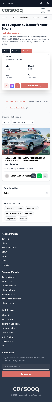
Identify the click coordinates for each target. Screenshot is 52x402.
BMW (4, 252)
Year (30, 75)
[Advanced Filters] (6, 85)
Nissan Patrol (32, 208)
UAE (13, 17)
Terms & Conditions (11, 323)
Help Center (8, 319)
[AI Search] (12, 86)
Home (4, 17)
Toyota (5, 239)
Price (6, 75)
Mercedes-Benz (9, 247)
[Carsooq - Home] (12, 11)
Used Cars (24, 17)
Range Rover (11, 218)
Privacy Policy (8, 328)
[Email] (45, 175)
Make (6, 66)
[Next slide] (47, 141)
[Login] (43, 10)
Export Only (7, 337)
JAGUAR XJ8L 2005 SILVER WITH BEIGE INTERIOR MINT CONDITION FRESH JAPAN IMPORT (24, 159)
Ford (4, 260)
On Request (7, 341)
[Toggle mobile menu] (48, 10)
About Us (6, 315)
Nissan (5, 243)
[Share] (6, 151)
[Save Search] (17, 85)
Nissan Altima (8, 290)
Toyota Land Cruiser (14, 208)
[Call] (33, 175)
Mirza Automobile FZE (21, 176)
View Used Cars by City (14, 101)
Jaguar (36, 17)
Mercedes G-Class (13, 213)
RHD (4, 345)
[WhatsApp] (39, 175)
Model (31, 66)
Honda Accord (9, 285)
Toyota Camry (9, 277)
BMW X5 (23, 218)
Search (7, 56)
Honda (5, 256)
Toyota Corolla (9, 294)
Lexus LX (28, 213)
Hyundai (5, 265)
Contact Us (7, 332)
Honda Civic (7, 281)
